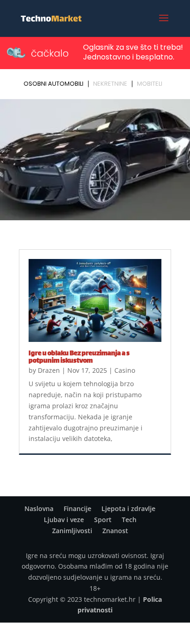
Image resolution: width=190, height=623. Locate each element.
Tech (129, 519)
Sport (103, 519)
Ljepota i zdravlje (128, 508)
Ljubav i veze (64, 519)
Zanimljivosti (72, 530)
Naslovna (38, 508)
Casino (124, 370)
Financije (77, 508)
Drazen (49, 370)
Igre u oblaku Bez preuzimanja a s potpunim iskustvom (79, 357)
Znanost (115, 530)
